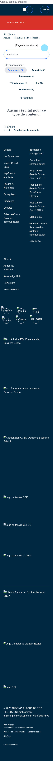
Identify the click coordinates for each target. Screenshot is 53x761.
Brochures (9, 201)
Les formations (11, 156)
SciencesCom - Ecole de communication (12, 218)
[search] (29, 9)
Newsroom (9, 283)
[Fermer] (44, 23)
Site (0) (39, 83)
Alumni (7, 259)
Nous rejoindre (11, 289)
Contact (8, 208)
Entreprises (9, 194)
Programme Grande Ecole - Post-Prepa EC (37, 174)
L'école (7, 150)
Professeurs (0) (26, 89)
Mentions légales (34, 732)
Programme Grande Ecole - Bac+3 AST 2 (37, 206)
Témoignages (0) (18, 83)
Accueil (7, 38)
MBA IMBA (35, 241)
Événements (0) (26, 76)
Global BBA (35, 217)
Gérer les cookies (11, 745)
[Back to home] (12, 10)
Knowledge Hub (12, 276)
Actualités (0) (38, 70)
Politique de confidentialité (14, 732)
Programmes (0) (16, 70)
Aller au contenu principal (13, 2)
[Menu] (24, 9)
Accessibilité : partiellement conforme (18, 728)
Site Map (7, 736)
